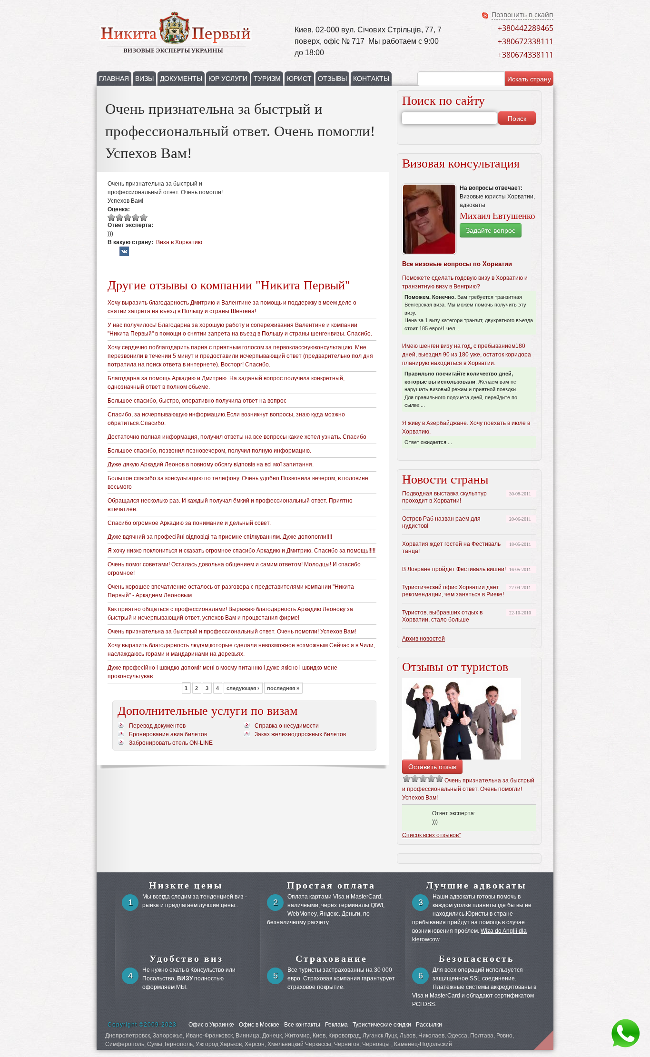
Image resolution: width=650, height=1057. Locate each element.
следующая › (243, 688)
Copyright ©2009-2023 (142, 1024)
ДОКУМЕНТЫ (181, 78)
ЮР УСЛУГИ (227, 78)
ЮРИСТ (299, 78)
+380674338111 (525, 54)
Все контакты (302, 1024)
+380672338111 (525, 41)
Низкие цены (186, 885)
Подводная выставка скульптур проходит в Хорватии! (444, 497)
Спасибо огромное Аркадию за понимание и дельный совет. (189, 523)
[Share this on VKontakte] (124, 254)
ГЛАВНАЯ (114, 78)
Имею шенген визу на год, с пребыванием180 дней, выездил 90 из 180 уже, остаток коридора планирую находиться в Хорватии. (466, 354)
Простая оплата (331, 885)
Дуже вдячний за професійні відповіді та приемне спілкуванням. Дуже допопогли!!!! (220, 536)
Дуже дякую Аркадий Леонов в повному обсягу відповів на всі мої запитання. (211, 464)
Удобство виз (186, 958)
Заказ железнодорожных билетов (300, 734)
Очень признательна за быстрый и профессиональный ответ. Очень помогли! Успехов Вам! (232, 631)
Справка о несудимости (287, 725)
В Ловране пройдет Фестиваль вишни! (454, 569)
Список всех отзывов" (431, 835)
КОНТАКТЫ (371, 78)
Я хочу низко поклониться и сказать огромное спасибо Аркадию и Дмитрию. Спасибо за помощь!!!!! (241, 550)
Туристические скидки (382, 1024)
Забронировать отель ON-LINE (171, 743)
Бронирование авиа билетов (168, 734)
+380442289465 (525, 28)
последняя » (283, 688)
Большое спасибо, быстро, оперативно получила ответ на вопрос (197, 400)
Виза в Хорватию (179, 242)
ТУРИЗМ (267, 78)
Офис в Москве (259, 1024)
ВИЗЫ (144, 78)
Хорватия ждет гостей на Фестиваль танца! (451, 547)
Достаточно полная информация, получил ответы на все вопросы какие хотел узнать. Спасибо (237, 437)
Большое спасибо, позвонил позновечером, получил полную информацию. (209, 450)
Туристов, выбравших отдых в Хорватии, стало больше (442, 616)
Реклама (336, 1024)
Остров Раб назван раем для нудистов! (441, 522)
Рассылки (429, 1024)
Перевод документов (157, 725)
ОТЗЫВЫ (332, 78)
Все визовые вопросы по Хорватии (457, 263)
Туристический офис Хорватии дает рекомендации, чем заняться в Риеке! (453, 591)
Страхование (331, 958)
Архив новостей (423, 638)
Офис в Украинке (211, 1024)
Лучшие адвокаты (476, 885)
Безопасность (476, 958)
